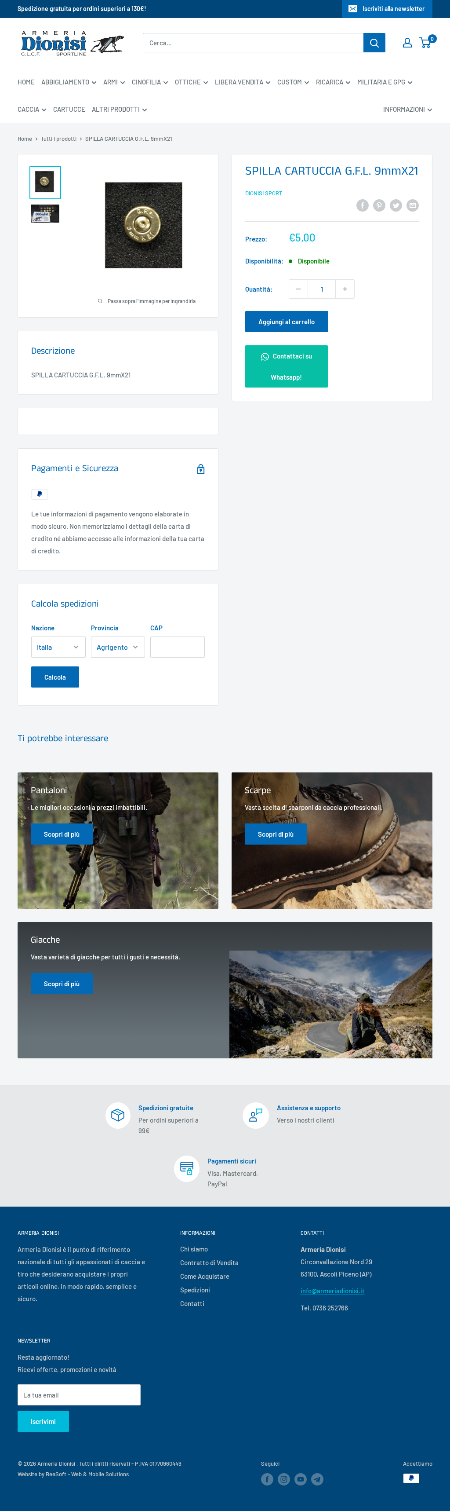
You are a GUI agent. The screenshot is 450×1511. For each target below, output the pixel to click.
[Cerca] (374, 42)
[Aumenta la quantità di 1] (345, 289)
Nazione (42, 628)
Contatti (192, 1303)
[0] (425, 42)
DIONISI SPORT (263, 193)
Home (25, 138)
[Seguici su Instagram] (284, 1479)
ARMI (110, 82)
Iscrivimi (43, 1421)
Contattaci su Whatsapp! (291, 366)
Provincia (105, 628)
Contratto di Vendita (209, 1262)
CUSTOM (289, 82)
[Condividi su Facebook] (362, 204)
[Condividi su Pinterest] (379, 204)
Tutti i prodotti (58, 138)
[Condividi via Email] (412, 204)
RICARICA (329, 82)
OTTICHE (188, 82)
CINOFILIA (146, 82)
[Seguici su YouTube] (300, 1479)
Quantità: (258, 289)
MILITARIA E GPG (381, 82)
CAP (156, 628)
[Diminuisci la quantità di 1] (298, 289)
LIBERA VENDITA (239, 82)
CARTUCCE (69, 109)
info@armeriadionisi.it (333, 1291)
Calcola (55, 677)
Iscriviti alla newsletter (394, 8)
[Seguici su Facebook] (267, 1479)
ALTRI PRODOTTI (116, 109)
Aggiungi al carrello (286, 322)
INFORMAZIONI (404, 109)
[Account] (407, 43)
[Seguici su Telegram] (317, 1481)
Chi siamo (194, 1249)
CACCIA (28, 109)
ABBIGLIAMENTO (65, 82)
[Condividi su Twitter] (396, 204)
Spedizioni (195, 1290)
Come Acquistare (204, 1276)
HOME (26, 82)
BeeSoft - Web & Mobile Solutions (87, 1474)
